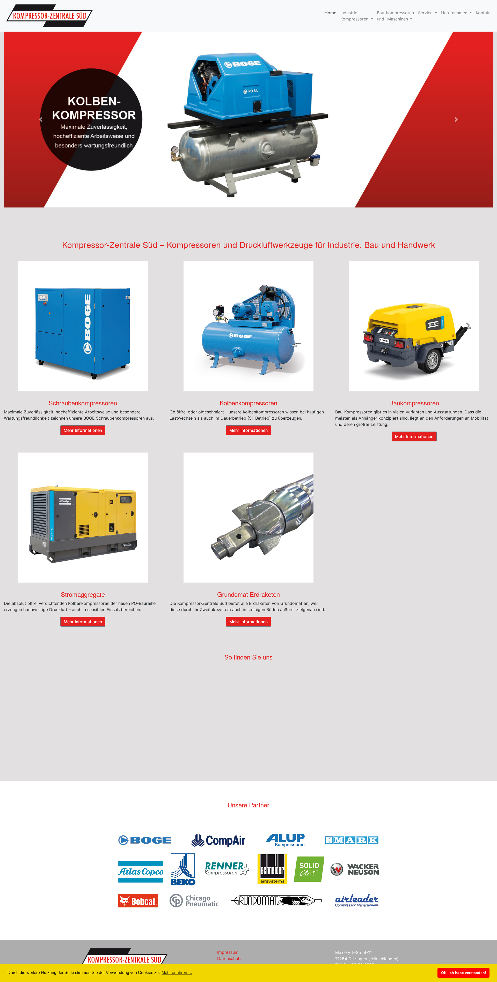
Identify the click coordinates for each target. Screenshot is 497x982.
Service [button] (426, 12)
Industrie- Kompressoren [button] (355, 15)
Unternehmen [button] (455, 12)
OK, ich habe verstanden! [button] (463, 973)
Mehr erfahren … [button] (177, 972)
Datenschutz (229, 958)
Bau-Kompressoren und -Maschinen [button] (395, 15)
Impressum (227, 952)
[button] (40, 119)
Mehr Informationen (83, 430)
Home (331, 12)
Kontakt (483, 12)
